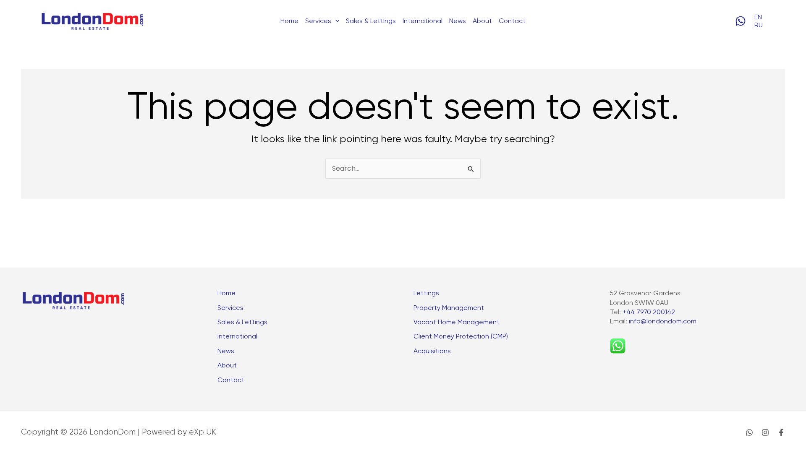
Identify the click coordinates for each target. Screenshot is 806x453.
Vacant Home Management (456, 322)
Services (230, 308)
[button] (335, 21)
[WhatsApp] (740, 21)
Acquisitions (432, 351)
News (457, 21)
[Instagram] (765, 432)
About (482, 21)
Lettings (426, 293)
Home (289, 21)
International (422, 21)
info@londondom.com (662, 321)
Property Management (448, 308)
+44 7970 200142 (649, 312)
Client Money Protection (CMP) (460, 336)
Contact (512, 21)
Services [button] (318, 21)
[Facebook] (781, 432)
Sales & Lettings (371, 21)
